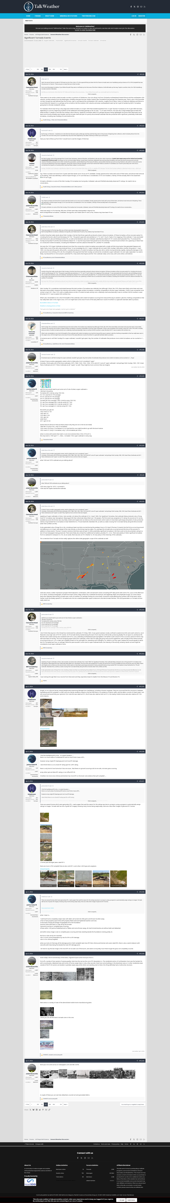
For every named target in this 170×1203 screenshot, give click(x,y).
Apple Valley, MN (33, 677)
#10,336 (141, 751)
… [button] (34, 69)
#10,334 (141, 654)
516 (42, 69)
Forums (38, 16)
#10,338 (141, 892)
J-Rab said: (44, 79)
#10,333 (141, 610)
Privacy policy (115, 1144)
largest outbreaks (49, 40)
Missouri (35, 214)
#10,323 (141, 150)
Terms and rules (105, 1144)
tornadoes (103, 40)
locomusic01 (29, 40)
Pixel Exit (76, 1195)
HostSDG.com (115, 1195)
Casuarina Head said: (46, 155)
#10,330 (141, 445)
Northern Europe (33, 96)
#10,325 (141, 222)
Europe (36, 145)
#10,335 (141, 686)
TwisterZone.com (88, 16)
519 (54, 69)
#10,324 (141, 192)
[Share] (138, 74)
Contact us (97, 1144)
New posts (28, 21)
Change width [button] (39, 1144)
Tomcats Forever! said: (47, 354)
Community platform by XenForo (52, 1195)
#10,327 (141, 319)
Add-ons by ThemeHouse (127, 1195)
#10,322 (141, 126)
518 (50, 69)
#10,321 (142, 74)
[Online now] (32, 137)
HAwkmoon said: (45, 896)
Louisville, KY (34, 342)
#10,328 (141, 350)
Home (28, 16)
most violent (59, 40)
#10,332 (141, 501)
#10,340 (141, 1061)
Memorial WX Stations (68, 16)
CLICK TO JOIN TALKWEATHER (85, 30)
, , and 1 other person (62, 187)
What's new (49, 16)
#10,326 (141, 263)
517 (46, 69)
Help (122, 1144)
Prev (28, 69)
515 (38, 69)
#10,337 (141, 781)
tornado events (82, 40)
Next (65, 69)
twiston (112, 1180)
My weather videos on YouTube (49, 303)
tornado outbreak (93, 40)
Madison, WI (34, 288)
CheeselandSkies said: (47, 323)
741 (61, 69)
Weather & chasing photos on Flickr (50, 306)
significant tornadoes (70, 40)
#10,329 (141, 376)
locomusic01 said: (46, 130)
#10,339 (141, 954)
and (54, 257)
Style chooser (30, 1144)
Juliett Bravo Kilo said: (47, 227)
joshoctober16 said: (46, 480)
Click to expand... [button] (92, 94)
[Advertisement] (77, 55)
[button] (56, 16)
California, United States (33, 174)
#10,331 (142, 475)
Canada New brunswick (34, 400)
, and (55, 120)
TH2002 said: (44, 197)
